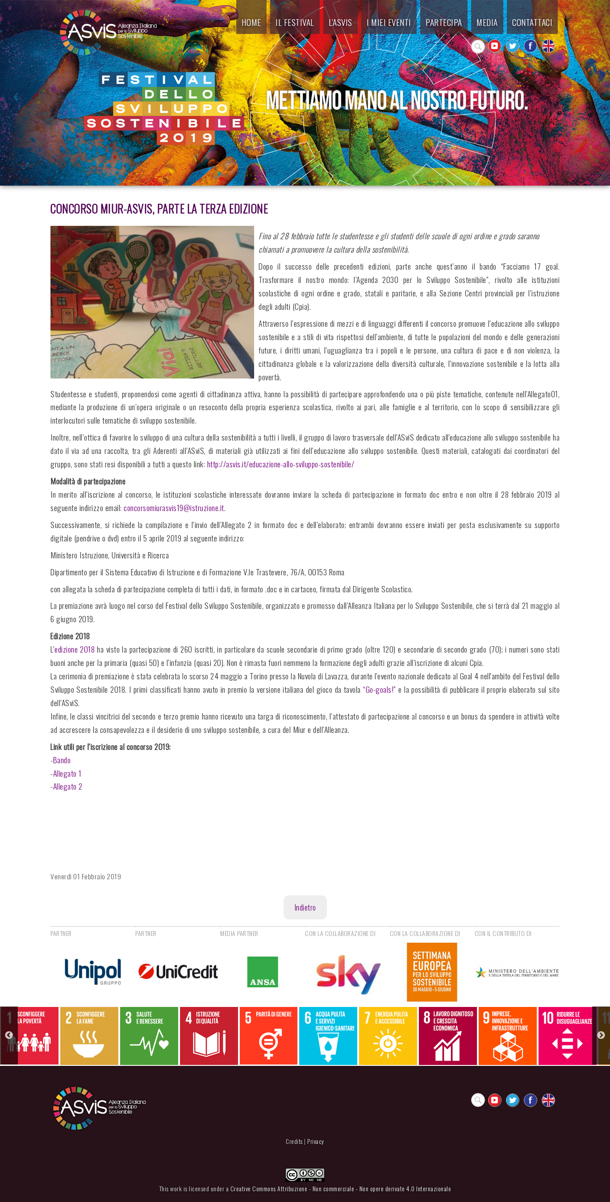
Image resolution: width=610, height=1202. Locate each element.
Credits (294, 1141)
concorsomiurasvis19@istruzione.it (174, 507)
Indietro (305, 907)
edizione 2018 (74, 649)
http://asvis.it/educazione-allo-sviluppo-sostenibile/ (281, 464)
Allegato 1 (67, 773)
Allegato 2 (68, 786)
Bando (62, 759)
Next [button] (601, 1036)
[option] (29, 1036)
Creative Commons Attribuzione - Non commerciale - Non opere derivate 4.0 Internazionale (340, 1188)
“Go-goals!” (379, 689)
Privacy (315, 1141)
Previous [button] (9, 1036)
